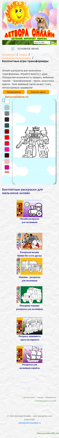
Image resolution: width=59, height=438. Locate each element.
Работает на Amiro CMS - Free (48, 433)
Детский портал (8, 55)
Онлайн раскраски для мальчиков (16, 58)
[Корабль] (29, 354)
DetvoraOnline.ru (16, 96)
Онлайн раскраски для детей (46, 401)
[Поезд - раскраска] (29, 326)
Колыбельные (51, 397)
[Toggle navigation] (13, 49)
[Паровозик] (29, 208)
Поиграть (23, 55)
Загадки (40, 397)
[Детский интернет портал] (17, 13)
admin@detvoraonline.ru (29, 423)
